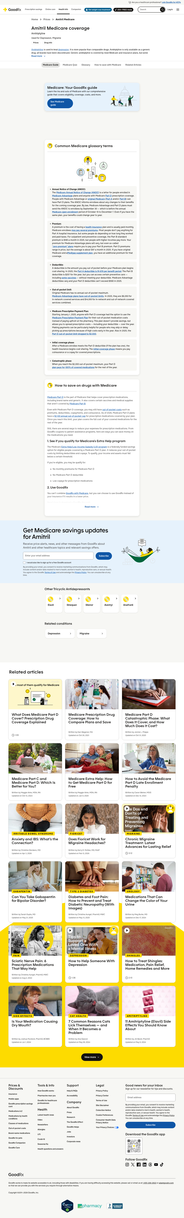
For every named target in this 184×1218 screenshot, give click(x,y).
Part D (108, 195)
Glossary (85, 64)
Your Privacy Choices (105, 1127)
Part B (123, 199)
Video (40, 1120)
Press (69, 1112)
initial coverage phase (104, 349)
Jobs (69, 1132)
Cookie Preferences (104, 1115)
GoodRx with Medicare (77, 493)
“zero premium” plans (62, 246)
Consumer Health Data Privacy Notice (106, 1121)
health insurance (93, 227)
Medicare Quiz (70, 64)
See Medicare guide (57, 103)
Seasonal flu (43, 1144)
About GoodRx (73, 1107)
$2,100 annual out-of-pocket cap (70, 416)
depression (63, 49)
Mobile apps (13, 1099)
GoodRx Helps (73, 1127)
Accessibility (72, 1095)
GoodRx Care (14, 1147)
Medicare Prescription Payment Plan (70, 317)
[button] (97, 9)
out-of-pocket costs (112, 409)
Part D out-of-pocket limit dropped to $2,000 (74, 334)
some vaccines (69, 277)
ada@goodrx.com (166, 1183)
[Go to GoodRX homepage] (12, 10)
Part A (109, 199)
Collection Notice (103, 1110)
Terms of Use (50, 572)
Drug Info (48, 42)
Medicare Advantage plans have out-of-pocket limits (78, 296)
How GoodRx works (46, 1091)
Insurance (12, 1094)
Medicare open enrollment (65, 212)
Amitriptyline (37, 49)
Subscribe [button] (104, 555)
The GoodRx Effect (75, 1122)
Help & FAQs (72, 1091)
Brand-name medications (19, 1133)
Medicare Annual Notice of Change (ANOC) (77, 192)
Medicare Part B (78, 403)
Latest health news (46, 1115)
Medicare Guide (50, 64)
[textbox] (58, 555)
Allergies (41, 1129)
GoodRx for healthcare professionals (47, 1101)
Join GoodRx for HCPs (171, 2)
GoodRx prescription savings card (20, 1105)
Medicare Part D (55, 397)
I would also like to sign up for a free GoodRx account (49, 562)
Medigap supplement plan (80, 253)
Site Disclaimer (102, 1105)
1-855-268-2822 (149, 1183)
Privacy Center (102, 1095)
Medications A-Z (15, 1111)
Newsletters (43, 1124)
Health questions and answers (50, 1149)
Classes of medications (18, 1123)
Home (34, 19)
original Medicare (96, 199)
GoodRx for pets (15, 1138)
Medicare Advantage (62, 195)
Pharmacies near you (47, 1095)
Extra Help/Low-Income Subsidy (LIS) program (84, 446)
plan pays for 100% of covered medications (73, 367)
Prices (46, 19)
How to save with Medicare (107, 64)
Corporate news (73, 1141)
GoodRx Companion (16, 1143)
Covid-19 (41, 1139)
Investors (71, 1136)
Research (71, 1117)
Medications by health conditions (18, 1117)
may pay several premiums (85, 230)
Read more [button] (36, 56)
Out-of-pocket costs (17, 1128)
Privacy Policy (80, 572)
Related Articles (133, 64)
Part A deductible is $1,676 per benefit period (99, 271)
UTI (39, 1134)
